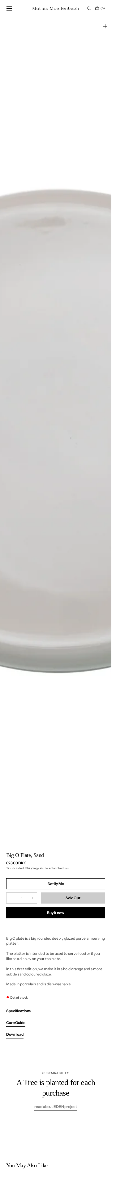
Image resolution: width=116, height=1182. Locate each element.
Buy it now (55, 912)
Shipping (31, 868)
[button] (9, 8)
